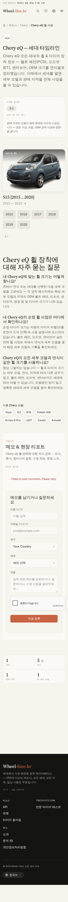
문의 (6, 840)
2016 (23, 214)
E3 (19, 412)
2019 (9, 224)
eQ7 (29, 420)
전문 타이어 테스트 (48, 807)
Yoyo (8, 412)
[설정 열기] (54, 11)
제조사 (13, 25)
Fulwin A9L (44, 412)
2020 (23, 224)
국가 (12, 539)
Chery (24, 25)
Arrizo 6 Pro (13, 420)
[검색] (38, 11)
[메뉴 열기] (62, 11)
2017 (38, 214)
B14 (28, 412)
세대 (12, 555)
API (5, 807)
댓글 (12, 572)
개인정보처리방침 (14, 847)
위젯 (6, 813)
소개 (6, 834)
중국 (11, 108)
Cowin (42, 420)
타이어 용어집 (12, 820)
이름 (16, 509)
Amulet (56, 420)
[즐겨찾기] (46, 11)
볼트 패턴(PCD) (33, 62)
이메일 (19, 523)
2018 (52, 214)
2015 (9, 214)
